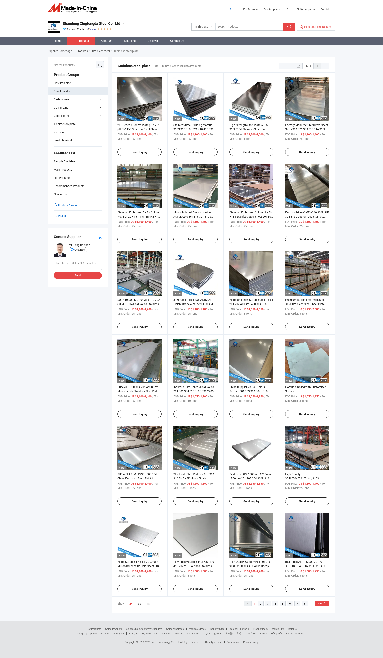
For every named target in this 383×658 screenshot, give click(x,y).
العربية (206, 633)
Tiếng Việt (276, 633)
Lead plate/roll (63, 140)
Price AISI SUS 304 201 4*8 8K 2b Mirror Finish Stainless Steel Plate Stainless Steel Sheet (137, 391)
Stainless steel (62, 91)
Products (83, 41)
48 (148, 603)
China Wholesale (175, 628)
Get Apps (305, 9)
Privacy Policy (250, 642)
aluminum (60, 132)
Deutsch (178, 633)
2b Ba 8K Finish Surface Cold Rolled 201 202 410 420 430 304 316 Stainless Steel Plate (251, 304)
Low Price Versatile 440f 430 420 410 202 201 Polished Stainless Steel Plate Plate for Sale (193, 566)
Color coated (62, 116)
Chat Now (79, 249)
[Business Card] (100, 237)
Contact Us (177, 41)
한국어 (217, 633)
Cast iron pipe (62, 83)
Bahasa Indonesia (296, 633)
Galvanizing (61, 107)
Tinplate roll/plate (65, 124)
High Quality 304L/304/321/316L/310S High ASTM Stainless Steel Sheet (305, 478)
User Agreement (213, 642)
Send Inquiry (140, 152)
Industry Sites (217, 628)
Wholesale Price (197, 628)
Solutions (130, 41)
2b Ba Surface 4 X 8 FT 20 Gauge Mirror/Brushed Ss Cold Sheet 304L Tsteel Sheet (139, 566)
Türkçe (263, 633)
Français (133, 633)
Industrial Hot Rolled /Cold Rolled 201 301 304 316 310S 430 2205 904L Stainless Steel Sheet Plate (193, 391)
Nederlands (193, 633)
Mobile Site (278, 628)
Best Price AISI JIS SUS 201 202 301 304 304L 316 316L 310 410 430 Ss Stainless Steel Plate (305, 566)
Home (57, 41)
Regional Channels (239, 628)
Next (320, 603)
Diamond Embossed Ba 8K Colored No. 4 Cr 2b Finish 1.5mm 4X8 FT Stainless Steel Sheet (138, 216)
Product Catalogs (69, 205)
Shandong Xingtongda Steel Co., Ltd (91, 23)
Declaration (233, 642)
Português (118, 633)
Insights (292, 628)
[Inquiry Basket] (289, 9)
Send (78, 275)
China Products (113, 628)
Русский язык (149, 633)
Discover (153, 41)
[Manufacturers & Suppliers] (73, 8)
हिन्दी (239, 633)
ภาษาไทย (250, 633)
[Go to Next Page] (325, 66)
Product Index (260, 628)
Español (104, 633)
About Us (106, 41)
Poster (62, 216)
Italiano (165, 633)
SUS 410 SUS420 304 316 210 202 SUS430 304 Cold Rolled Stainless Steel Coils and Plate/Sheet (138, 304)
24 (131, 603)
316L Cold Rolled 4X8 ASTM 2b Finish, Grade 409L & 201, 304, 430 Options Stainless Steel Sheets (194, 304)
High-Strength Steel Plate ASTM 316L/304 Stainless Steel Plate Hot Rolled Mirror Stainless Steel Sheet (250, 129)
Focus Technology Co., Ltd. (165, 642)
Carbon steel (61, 99)
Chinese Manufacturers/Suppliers (144, 628)
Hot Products (94, 628)
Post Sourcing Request (318, 27)
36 (139, 603)
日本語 (229, 633)
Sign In (234, 9)
